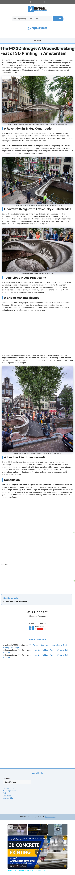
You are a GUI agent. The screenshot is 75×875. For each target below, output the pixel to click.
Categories (7, 778)
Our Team (7, 796)
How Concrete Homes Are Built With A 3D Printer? (34, 838)
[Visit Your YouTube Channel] (40, 29)
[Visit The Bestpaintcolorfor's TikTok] (31, 29)
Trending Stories (9, 791)
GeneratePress (50, 817)
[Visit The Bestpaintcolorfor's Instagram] (28, 29)
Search (58, 19)
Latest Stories (8, 788)
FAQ (4, 793)
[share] (63, 837)
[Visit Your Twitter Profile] (43, 29)
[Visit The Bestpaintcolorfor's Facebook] (37, 29)
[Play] (58, 829)
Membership (8, 798)
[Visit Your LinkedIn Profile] (46, 29)
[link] (11, 839)
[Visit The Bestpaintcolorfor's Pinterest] (34, 29)
